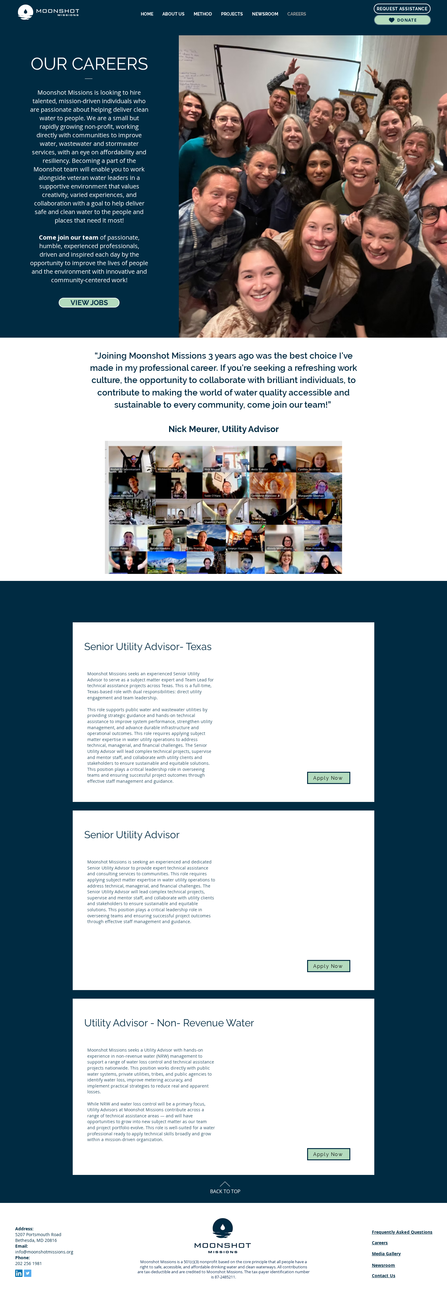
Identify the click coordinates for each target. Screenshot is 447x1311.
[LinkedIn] (19, 1273)
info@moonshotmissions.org (44, 1252)
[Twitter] (27, 1273)
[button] (334, 567)
